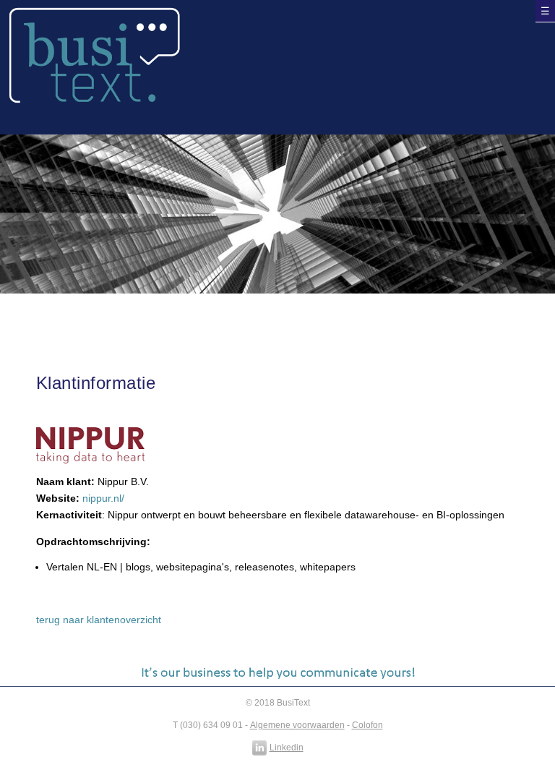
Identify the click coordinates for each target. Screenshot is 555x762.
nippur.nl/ (103, 498)
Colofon (367, 725)
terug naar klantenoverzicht (98, 620)
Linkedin (287, 747)
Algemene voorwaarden (297, 725)
